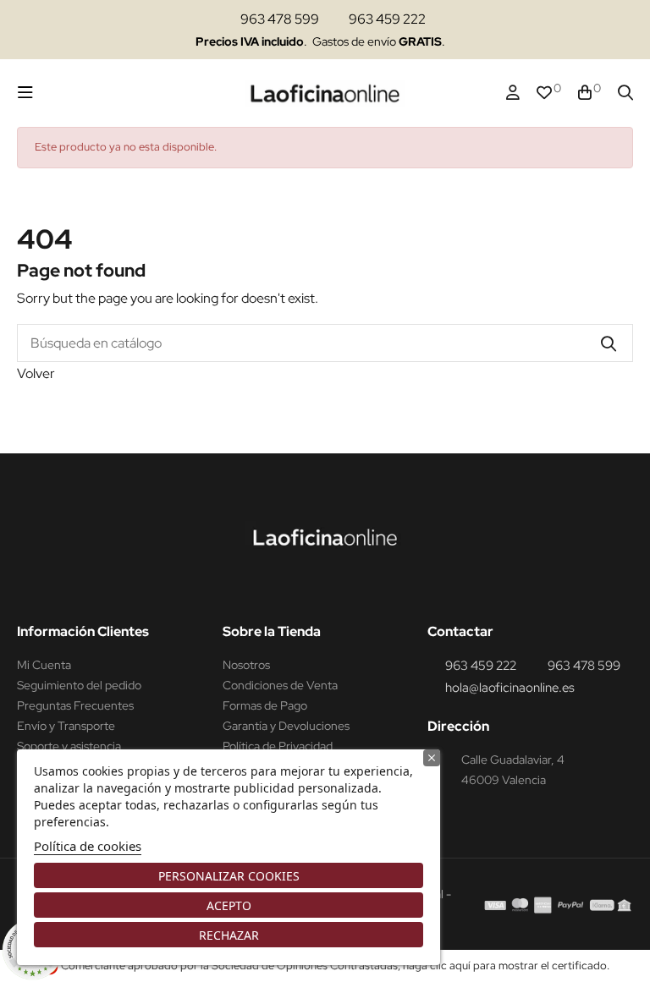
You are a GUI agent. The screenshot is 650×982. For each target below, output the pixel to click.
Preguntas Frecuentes (75, 705)
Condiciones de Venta (280, 685)
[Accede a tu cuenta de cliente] (513, 93)
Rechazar (229, 935)
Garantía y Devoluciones (286, 725)
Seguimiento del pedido (79, 685)
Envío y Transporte (66, 725)
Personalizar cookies (229, 876)
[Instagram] (312, 588)
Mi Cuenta (44, 664)
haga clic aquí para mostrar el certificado (505, 965)
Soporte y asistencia (69, 746)
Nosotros (246, 664)
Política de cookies (87, 845)
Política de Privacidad (278, 746)
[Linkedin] (344, 588)
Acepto (229, 905)
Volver (36, 373)
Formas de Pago (265, 705)
